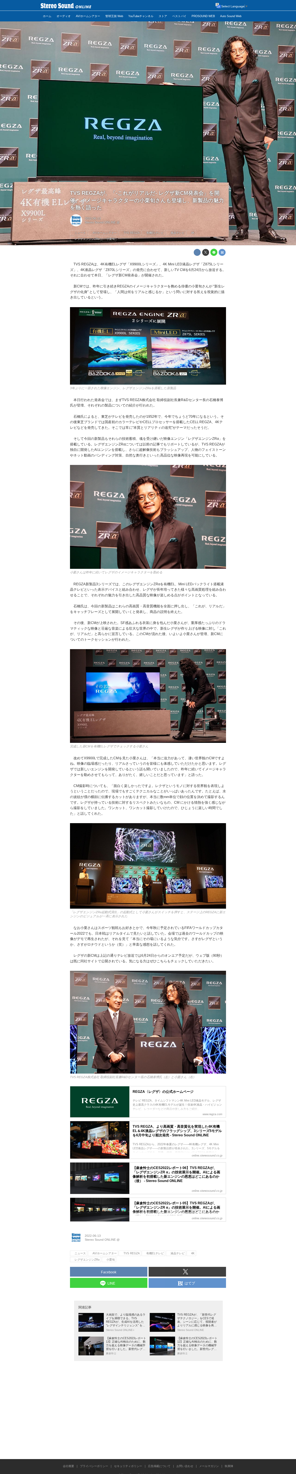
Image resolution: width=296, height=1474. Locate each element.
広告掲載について (159, 1466)
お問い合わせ (184, 1466)
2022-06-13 (93, 218)
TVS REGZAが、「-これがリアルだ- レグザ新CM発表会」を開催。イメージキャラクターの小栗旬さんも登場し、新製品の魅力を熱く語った (147, 200)
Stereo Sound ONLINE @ (102, 222)
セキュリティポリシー (128, 1466)
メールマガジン (209, 1466)
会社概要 (68, 1466)
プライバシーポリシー (94, 1466)
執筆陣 (229, 1466)
